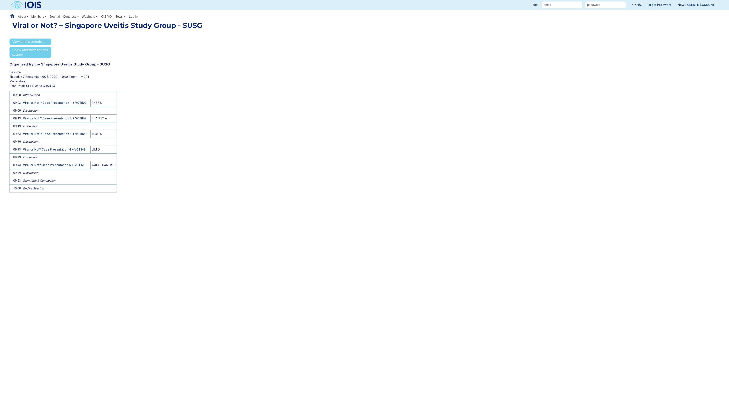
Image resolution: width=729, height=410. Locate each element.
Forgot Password (659, 5)
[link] (637, 5)
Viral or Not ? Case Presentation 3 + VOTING (54, 134)
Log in (133, 16)
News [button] (119, 16)
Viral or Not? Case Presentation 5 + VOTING (54, 165)
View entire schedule (28, 41)
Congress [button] (70, 16)
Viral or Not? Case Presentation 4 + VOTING (54, 149)
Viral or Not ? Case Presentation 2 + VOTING (54, 118)
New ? (696, 5)
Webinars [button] (88, 16)
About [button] (22, 16)
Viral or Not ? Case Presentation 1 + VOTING (54, 103)
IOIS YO (106, 16)
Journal (55, 16)
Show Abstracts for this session (30, 52)
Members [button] (37, 16)
